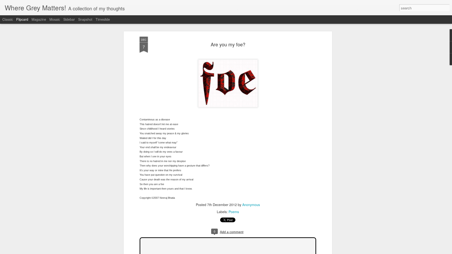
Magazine (39, 19)
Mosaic (54, 19)
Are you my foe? (228, 44)
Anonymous (251, 204)
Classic (7, 19)
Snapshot (85, 19)
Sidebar (69, 19)
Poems (234, 211)
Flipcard (22, 19)
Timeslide (103, 19)
